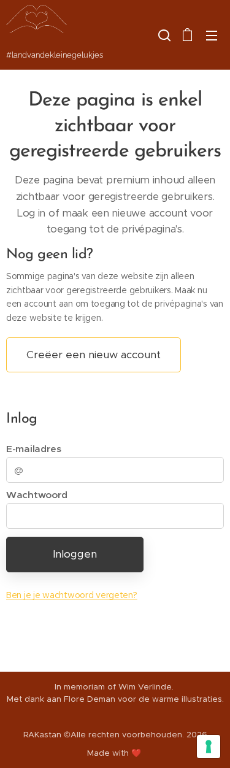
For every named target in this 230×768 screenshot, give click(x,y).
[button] (163, 35)
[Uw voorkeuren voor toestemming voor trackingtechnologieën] (208, 746)
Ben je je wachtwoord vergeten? (71, 595)
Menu (211, 35)
